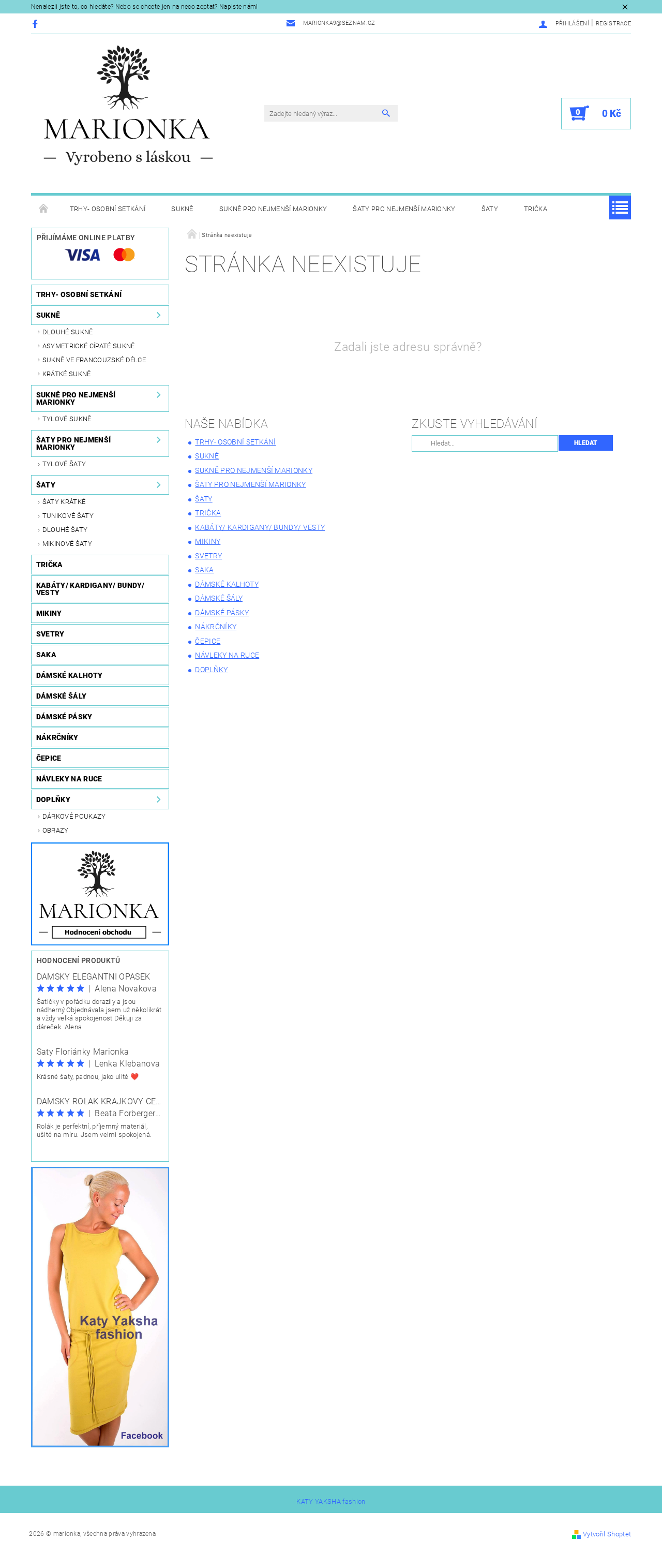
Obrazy (55, 830)
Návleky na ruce (69, 779)
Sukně (182, 209)
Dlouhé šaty (65, 530)
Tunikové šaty (68, 516)
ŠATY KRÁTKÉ (64, 502)
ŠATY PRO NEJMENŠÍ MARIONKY (404, 209)
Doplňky (53, 799)
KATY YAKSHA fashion (330, 1501)
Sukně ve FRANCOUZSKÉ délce (94, 360)
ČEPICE (49, 758)
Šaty (490, 209)
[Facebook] (36, 23)
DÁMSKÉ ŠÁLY (61, 696)
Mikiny (49, 613)
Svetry (50, 634)
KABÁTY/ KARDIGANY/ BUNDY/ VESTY (90, 589)
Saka (46, 654)
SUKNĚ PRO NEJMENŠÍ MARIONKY (273, 209)
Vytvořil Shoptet (607, 1534)
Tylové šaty (64, 464)
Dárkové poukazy (74, 816)
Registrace (613, 23)
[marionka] (128, 105)
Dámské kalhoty (69, 675)
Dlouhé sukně (67, 332)
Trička (535, 209)
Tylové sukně (67, 419)
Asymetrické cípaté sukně (88, 346)
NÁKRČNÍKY (57, 737)
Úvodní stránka (44, 209)
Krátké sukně (66, 374)
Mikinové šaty (67, 543)
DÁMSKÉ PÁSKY (64, 717)
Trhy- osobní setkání (107, 209)
